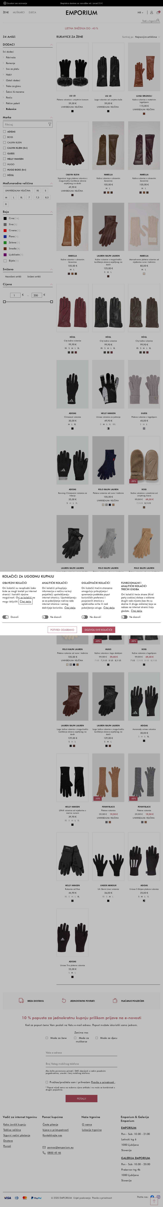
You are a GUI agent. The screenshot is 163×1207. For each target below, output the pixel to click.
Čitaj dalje (25, 601)
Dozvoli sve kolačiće (99, 629)
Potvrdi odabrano (62, 629)
